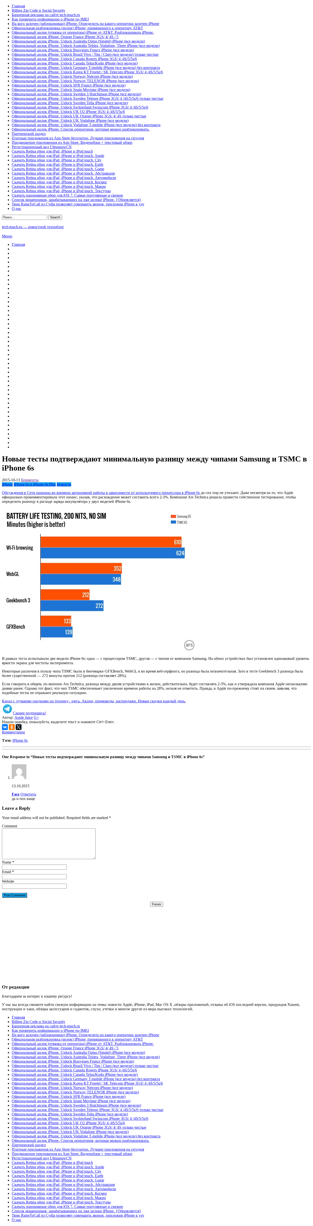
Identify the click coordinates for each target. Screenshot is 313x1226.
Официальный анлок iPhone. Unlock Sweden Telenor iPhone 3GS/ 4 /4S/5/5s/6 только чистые (87, 98)
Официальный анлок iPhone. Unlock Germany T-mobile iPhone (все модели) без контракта (86, 68)
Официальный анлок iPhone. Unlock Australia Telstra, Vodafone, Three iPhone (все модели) (86, 46)
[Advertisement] (156, 941)
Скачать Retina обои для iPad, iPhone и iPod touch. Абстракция (63, 173)
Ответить (28, 794)
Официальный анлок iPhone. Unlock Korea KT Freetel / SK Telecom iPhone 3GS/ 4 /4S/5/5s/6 (87, 72)
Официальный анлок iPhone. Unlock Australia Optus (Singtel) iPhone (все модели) (78, 41)
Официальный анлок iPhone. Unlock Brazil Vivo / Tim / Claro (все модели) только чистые (85, 54)
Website (8, 881)
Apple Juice (23, 717)
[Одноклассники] (12, 727)
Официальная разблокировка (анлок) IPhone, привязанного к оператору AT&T (77, 28)
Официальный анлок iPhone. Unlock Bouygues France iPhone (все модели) (73, 50)
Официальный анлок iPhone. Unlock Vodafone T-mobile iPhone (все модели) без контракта (86, 125)
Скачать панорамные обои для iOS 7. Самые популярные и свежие (67, 195)
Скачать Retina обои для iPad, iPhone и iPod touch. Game (58, 169)
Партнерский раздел (29, 134)
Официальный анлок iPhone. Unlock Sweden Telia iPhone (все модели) (70, 103)
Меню (7, 236)
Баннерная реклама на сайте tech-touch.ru (46, 15)
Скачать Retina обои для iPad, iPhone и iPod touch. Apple (58, 156)
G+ (36, 717)
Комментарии (13, 732)
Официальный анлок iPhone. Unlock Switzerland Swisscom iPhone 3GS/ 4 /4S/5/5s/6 (80, 107)
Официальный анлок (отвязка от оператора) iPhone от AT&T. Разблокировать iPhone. (83, 32)
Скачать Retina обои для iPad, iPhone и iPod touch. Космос (59, 182)
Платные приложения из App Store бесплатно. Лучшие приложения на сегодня (78, 138)
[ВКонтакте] (5, 727)
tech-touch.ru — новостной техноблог (33, 227)
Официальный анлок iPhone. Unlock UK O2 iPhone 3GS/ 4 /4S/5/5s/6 (68, 112)
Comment (9, 826)
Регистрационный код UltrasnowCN (42, 147)
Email (6, 872)
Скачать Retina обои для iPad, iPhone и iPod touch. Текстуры (61, 191)
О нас (16, 208)
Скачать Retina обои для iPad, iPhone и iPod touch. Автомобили (64, 178)
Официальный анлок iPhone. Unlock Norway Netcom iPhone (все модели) (72, 76)
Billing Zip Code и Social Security (38, 10)
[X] (19, 727)
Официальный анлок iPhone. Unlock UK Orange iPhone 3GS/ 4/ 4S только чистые (79, 116)
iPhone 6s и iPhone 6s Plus (35, 484)
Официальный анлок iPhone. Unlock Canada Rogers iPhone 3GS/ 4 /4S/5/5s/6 (74, 59)
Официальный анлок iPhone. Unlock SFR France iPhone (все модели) (68, 85)
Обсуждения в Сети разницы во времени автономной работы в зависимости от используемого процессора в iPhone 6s (101, 493)
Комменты (30, 480)
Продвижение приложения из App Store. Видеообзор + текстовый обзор (72, 142)
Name (6, 862)
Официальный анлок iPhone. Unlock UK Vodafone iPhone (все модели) (70, 120)
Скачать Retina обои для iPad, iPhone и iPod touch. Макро (59, 186)
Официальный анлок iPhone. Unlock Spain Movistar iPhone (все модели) (71, 90)
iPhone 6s (20, 740)
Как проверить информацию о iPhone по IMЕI (50, 19)
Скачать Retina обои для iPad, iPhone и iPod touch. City (56, 160)
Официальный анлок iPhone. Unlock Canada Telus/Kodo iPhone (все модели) (75, 63)
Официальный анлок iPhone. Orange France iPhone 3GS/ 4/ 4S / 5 (65, 37)
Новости (64, 484)
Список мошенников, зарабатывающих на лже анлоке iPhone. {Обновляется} (76, 200)
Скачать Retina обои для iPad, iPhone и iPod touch (52, 151)
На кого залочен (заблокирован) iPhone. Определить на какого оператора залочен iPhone (85, 24)
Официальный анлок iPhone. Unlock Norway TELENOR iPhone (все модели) (75, 81)
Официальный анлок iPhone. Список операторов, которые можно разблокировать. (80, 129)
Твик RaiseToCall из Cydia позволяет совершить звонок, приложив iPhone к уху (78, 204)
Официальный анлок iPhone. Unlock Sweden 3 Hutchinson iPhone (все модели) (76, 94)
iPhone (7, 484)
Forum (156, 904)
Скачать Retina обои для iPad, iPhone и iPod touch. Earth (57, 164)
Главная (18, 6)
